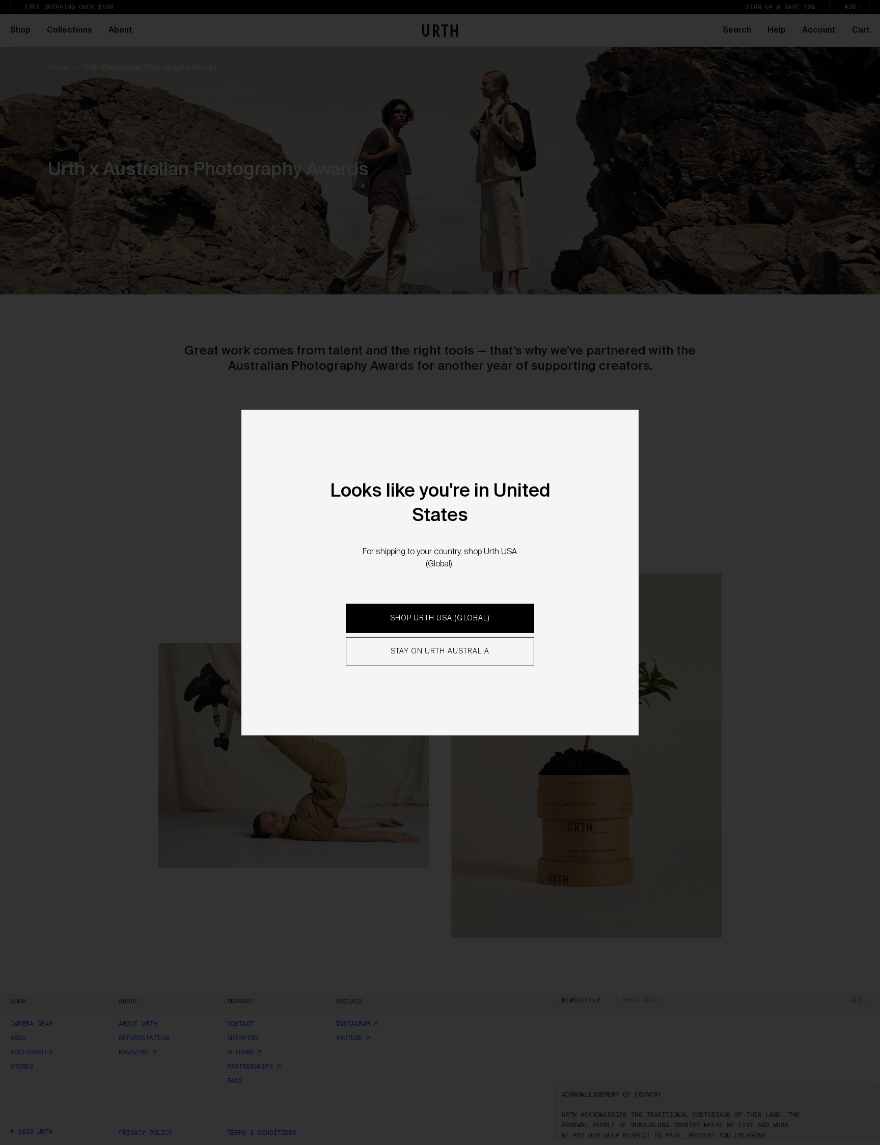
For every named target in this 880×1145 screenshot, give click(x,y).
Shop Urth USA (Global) (440, 618)
